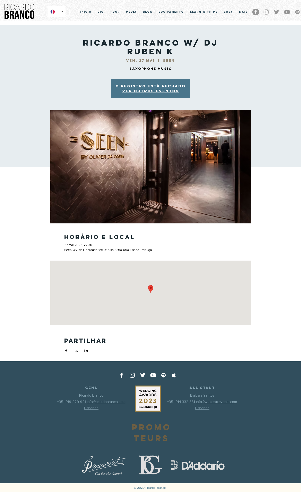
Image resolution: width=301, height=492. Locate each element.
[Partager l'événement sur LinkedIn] (86, 350)
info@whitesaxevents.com (216, 402)
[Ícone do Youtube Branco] (153, 375)
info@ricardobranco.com (106, 402)
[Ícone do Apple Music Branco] (174, 375)
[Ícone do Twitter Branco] (142, 375)
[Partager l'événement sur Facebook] (66, 350)
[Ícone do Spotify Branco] (163, 375)
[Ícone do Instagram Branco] (132, 375)
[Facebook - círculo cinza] (255, 12)
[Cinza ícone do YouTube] (287, 12)
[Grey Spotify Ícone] (297, 12)
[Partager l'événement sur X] (76, 350)
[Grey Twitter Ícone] (276, 12)
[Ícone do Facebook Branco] (121, 375)
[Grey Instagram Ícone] (266, 12)
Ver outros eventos (150, 91)
